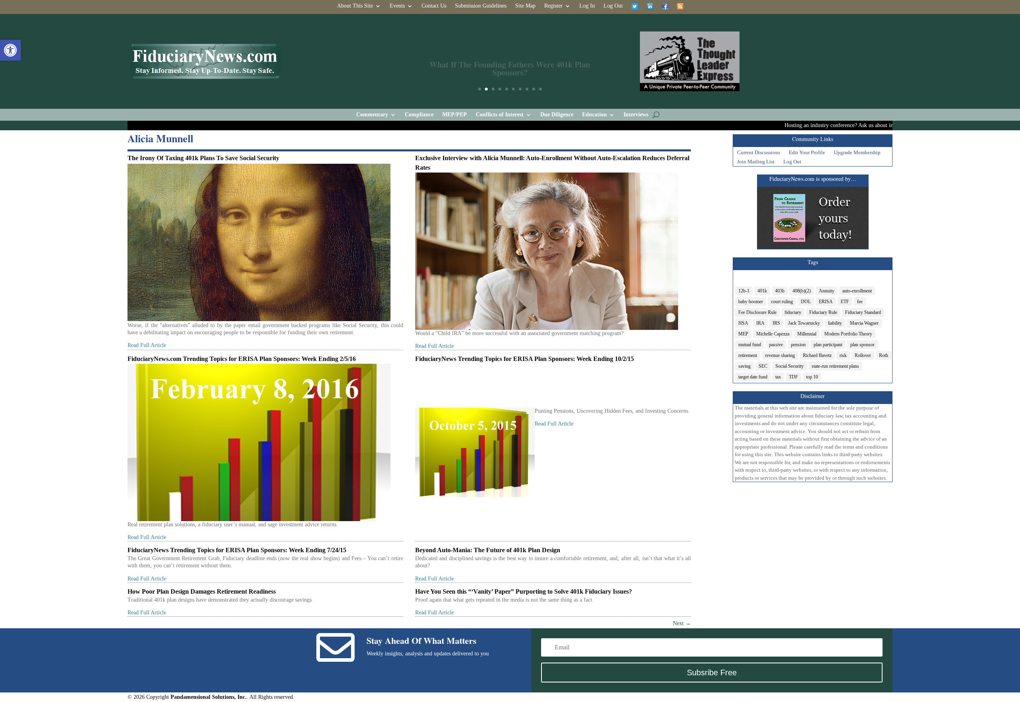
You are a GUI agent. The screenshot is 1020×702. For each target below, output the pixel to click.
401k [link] (762, 291)
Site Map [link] (525, 6)
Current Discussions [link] (758, 153)
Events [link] (397, 6)
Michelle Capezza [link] (772, 334)
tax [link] (778, 377)
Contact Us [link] (434, 6)
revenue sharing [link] (780, 355)
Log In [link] (587, 6)
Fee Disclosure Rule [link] (757, 312)
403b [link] (780, 291)
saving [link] (744, 366)
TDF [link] (793, 377)
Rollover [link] (863, 355)
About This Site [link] (355, 6)
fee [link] (860, 301)
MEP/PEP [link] (454, 115)
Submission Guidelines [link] (480, 6)
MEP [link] (743, 334)
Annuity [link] (826, 291)
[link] (10, 50)
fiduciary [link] (793, 312)
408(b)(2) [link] (801, 291)
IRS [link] (776, 323)
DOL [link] (806, 301)
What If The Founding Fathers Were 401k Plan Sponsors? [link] (510, 61)
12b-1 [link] (743, 291)
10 (540, 89)
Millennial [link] (806, 334)
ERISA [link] (826, 301)
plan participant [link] (828, 344)
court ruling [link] (782, 301)
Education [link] (594, 115)
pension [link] (798, 344)
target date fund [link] (752, 377)
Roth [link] (883, 355)
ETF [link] (845, 301)
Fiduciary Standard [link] (863, 312)
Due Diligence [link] (556, 115)
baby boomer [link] (750, 301)
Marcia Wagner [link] (864, 323)
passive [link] (776, 344)
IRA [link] (760, 323)
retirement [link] (747, 355)
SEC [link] (763, 366)
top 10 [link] (812, 377)
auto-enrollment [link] (857, 291)
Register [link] (553, 6)
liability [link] (835, 323)
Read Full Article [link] (147, 345)
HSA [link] (743, 323)
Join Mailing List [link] (756, 163)
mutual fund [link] (749, 344)
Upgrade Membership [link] (857, 153)
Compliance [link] (419, 115)
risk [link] (843, 355)
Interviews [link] (636, 115)
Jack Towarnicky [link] (804, 323)
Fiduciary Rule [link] (823, 312)
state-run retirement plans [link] (835, 366)
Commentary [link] (372, 115)
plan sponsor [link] (862, 344)
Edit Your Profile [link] (807, 153)
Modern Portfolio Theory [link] (848, 334)
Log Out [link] (613, 6)
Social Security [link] (789, 366)
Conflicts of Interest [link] (500, 115)
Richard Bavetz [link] (817, 355)
